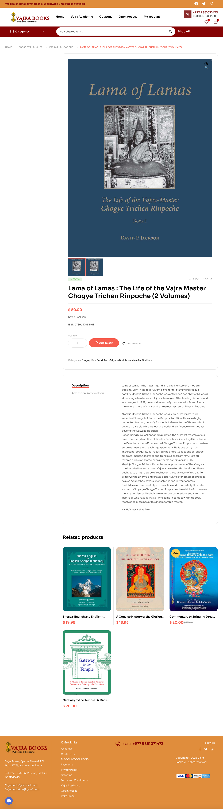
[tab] (88, 386)
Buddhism (102, 360)
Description (80, 385)
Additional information (88, 393)
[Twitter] (204, 4)
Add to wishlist (134, 343)
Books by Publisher (30, 47)
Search (170, 31)
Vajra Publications (61, 47)
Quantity (73, 335)
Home (8, 47)
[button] (206, 66)
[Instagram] (211, 4)
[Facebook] (196, 4)
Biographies (89, 360)
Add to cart (106, 342)
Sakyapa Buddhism (120, 360)
